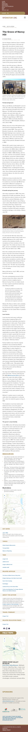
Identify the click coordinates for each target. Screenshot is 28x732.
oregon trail (5, 559)
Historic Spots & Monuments (9, 545)
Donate (4, 13)
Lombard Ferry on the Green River (10, 586)
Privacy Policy (6, 730)
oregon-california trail (7, 564)
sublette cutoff (6, 567)
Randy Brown (7, 39)
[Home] (11, 18)
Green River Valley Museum (10, 663)
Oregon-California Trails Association (11, 604)
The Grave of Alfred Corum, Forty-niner (11, 575)
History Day (5, 10)
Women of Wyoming (7, 551)
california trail (6, 561)
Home (3, 1)
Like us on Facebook (7, 6)
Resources (5, 5)
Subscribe (5, 4)
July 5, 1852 (5, 533)
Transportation (6, 548)
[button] (4, 495)
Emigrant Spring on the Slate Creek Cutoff (12, 578)
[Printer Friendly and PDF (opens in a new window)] (7, 628)
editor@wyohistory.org (7, 701)
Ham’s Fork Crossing (7, 581)
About (4, 2)
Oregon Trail (5, 616)
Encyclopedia (10, 26)
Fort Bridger (5, 584)
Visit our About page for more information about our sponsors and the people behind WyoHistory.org (12, 718)
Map (3, 9)
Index (3, 7)
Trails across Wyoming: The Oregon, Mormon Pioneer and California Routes (13, 590)
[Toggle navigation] (25, 18)
